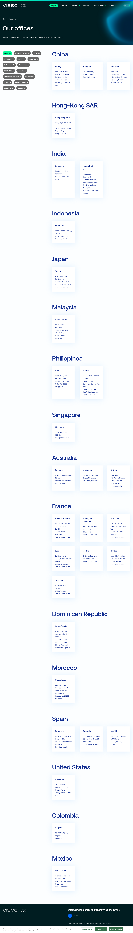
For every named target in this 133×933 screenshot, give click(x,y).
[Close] (130, 929)
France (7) (22, 71)
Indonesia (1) (8, 59)
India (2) (37, 53)
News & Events (99, 6)
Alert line (98, 923)
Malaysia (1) (33, 59)
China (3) (7, 53)
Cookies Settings (87, 929)
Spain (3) (7, 82)
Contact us (76, 916)
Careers (111, 6)
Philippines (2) (9, 65)
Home (5, 19)
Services (64, 6)
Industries (74, 6)
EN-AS (126, 5)
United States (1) (21, 82)
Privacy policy (78, 923)
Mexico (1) (21, 88)
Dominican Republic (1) (12, 76)
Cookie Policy (89, 923)
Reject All (101, 929)
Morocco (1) (29, 76)
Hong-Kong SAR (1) (22, 53)
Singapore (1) (23, 65)
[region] (66, 929)
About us (86, 6)
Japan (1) (21, 59)
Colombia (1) (8, 88)
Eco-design (107, 923)
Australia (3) (8, 71)
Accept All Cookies (116, 929)
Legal (70, 923)
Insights (53, 6)
